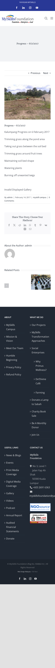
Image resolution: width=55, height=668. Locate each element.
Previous (35, 73)
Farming (40, 392)
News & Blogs (13, 455)
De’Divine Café (41, 381)
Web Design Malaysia (24, 572)
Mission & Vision (11, 339)
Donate (10, 538)
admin (10, 197)
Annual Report (14, 515)
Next (45, 73)
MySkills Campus (10, 327)
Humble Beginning (11, 358)
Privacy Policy (13, 367)
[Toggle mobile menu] (52, 18)
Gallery (10, 493)
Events (9, 462)
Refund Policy (13, 374)
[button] (6, 285)
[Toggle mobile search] (46, 18)
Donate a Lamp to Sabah (40, 402)
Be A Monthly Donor (39, 425)
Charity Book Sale (39, 413)
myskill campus (39, 197)
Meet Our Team (14, 348)
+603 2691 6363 (41, 487)
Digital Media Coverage (13, 484)
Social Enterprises (38, 350)
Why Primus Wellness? (41, 366)
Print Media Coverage (12, 472)
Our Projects (39, 325)
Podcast (10, 508)
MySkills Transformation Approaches (40, 337)
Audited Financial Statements (12, 527)
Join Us (35, 434)
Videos (10, 500)
